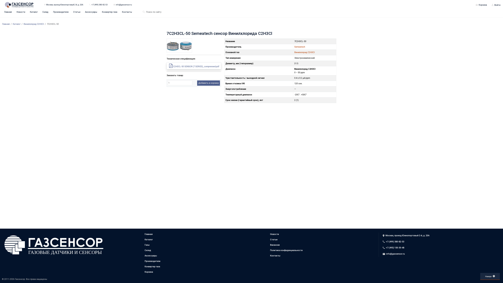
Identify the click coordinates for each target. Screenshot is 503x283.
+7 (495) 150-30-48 (395, 247)
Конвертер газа (109, 12)
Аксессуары (91, 12)
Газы (147, 245)
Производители (61, 12)
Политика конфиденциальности (286, 250)
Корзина (483, 5)
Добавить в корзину (208, 83)
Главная (8, 12)
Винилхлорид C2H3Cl (34, 24)
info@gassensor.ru (395, 254)
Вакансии (275, 245)
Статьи (76, 12)
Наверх (488, 276)
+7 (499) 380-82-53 (395, 241)
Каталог (34, 12)
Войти (497, 5)
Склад (45, 12)
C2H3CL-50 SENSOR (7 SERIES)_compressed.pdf (196, 66)
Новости (21, 12)
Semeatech (299, 47)
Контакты (127, 12)
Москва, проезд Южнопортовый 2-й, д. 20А (408, 235)
